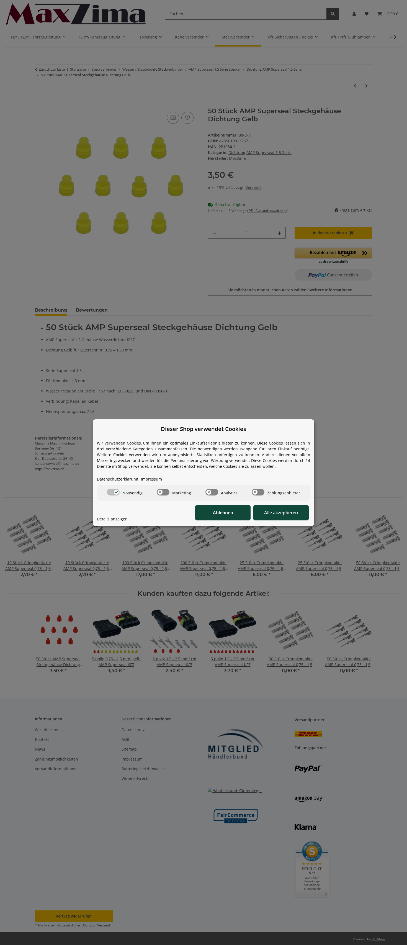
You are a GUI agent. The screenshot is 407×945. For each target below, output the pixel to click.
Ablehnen (223, 513)
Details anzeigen (112, 519)
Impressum (151, 479)
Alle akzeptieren (281, 513)
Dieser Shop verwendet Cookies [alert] (203, 429)
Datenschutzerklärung (117, 479)
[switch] (113, 492)
